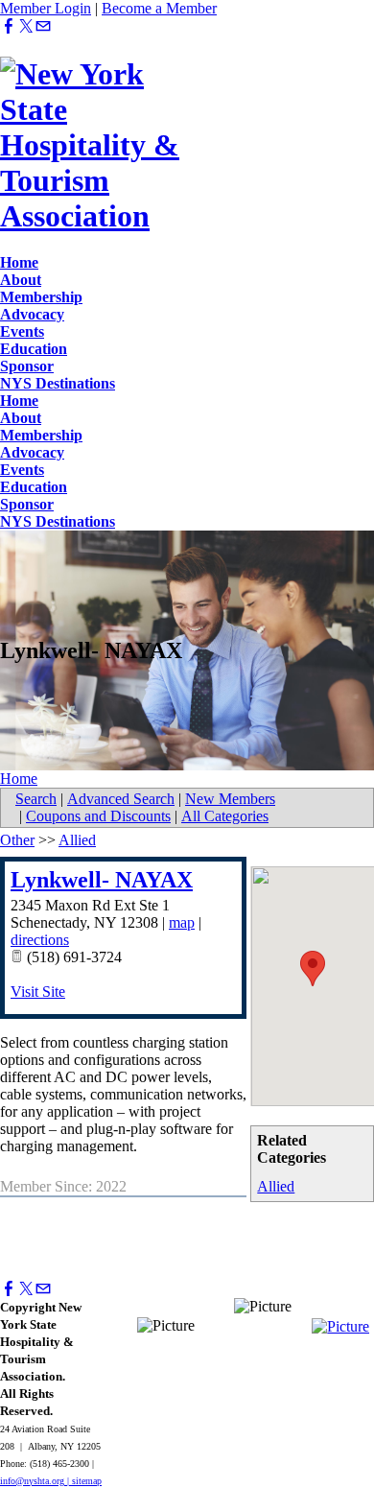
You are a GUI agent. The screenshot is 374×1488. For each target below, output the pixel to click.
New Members (230, 799)
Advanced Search (121, 799)
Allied (275, 1186)
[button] (312, 968)
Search (36, 799)
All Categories (225, 816)
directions (40, 940)
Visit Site (38, 991)
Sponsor (27, 366)
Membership (41, 297)
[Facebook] (8, 26)
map (182, 922)
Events (22, 331)
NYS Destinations (57, 383)
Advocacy (32, 314)
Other (17, 840)
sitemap (87, 1481)
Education (33, 349)
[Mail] (43, 26)
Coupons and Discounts (98, 816)
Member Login (45, 8)
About (20, 280)
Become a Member (159, 8)
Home (19, 262)
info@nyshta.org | (36, 1481)
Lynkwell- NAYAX (102, 879)
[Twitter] (26, 26)
